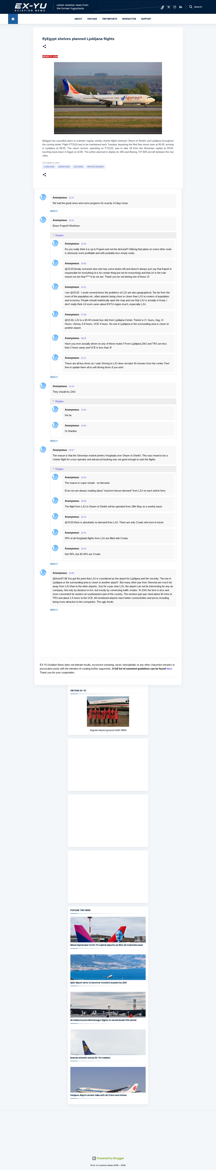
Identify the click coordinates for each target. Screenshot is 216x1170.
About (78, 18)
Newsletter (129, 18)
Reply (54, 211)
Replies (59, 235)
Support (146, 18)
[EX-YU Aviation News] (30, 7)
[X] (168, 7)
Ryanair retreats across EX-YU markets (90, 1057)
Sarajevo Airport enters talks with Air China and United (98, 1095)
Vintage (92, 18)
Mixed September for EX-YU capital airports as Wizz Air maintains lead (106, 945)
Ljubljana (49, 167)
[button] (44, 46)
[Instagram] (174, 7)
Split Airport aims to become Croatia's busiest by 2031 (98, 982)
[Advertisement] (108, 764)
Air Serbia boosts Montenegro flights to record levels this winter (103, 1020)
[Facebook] (163, 7)
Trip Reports (109, 18)
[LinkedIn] (180, 7)
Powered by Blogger (110, 1158)
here (169, 668)
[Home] (13, 19)
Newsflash (64, 167)
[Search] (190, 6)
